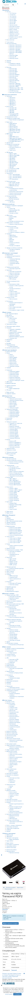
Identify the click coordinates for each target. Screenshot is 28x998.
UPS (7, 658)
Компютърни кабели (11, 849)
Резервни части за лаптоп (15, 37)
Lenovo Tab (12, 208)
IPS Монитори (12, 82)
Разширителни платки (11, 116)
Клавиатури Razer (13, 416)
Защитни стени (10, 573)
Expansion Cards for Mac (15, 504)
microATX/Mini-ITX (13, 115)
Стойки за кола (13, 230)
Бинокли (11, 779)
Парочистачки (9, 737)
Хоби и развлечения (11, 769)
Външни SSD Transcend (15, 484)
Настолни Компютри (11, 43)
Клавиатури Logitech (14, 371)
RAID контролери (13, 575)
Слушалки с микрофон (15, 329)
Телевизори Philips (14, 262)
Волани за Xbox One (14, 445)
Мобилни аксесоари (11, 226)
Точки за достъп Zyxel (14, 542)
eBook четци (9, 215)
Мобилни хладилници (11, 732)
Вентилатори (9, 187)
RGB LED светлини (14, 185)
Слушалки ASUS (13, 429)
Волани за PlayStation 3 (15, 442)
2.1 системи (12, 319)
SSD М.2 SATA (12, 156)
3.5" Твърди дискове (11, 170)
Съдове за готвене (14, 795)
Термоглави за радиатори (12, 828)
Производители (12, 975)
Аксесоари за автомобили (12, 814)
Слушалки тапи (13, 338)
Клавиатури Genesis (14, 415)
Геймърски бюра (10, 448)
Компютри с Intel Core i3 (15, 45)
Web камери (9, 387)
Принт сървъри (10, 571)
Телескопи (12, 782)
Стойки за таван (13, 296)
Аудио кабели (9, 841)
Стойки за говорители (14, 293)
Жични (11, 354)
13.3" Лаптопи (12, 13)
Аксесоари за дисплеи (14, 268)
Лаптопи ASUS (13, 20)
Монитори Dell (12, 73)
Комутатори (9, 557)
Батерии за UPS (13, 661)
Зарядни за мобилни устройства (14, 248)
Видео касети (9, 513)
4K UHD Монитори (13, 91)
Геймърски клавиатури (15, 379)
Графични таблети (10, 393)
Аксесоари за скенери (14, 640)
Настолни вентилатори (12, 734)
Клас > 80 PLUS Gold (14, 174)
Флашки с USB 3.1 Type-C (15, 490)
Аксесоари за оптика (14, 778)
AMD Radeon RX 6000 (14, 129)
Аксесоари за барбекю (11, 773)
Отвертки (11, 676)
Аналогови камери (13, 584)
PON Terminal (9, 588)
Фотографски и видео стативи (16, 310)
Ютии (10, 767)
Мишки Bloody (12, 359)
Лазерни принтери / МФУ (12, 595)
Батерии (8, 802)
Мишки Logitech (13, 357)
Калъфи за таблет (13, 213)
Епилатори (12, 755)
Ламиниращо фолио (14, 687)
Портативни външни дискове (16, 476)
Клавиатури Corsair (14, 374)
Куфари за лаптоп (13, 32)
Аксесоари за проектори (15, 271)
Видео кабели (9, 843)
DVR (7, 516)
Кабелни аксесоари (11, 847)
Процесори (9, 96)
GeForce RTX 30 (13, 128)
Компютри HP (12, 57)
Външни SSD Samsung (15, 481)
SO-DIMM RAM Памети (15, 141)
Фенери (11, 766)
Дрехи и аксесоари (11, 453)
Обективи (11, 305)
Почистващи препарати (12, 826)
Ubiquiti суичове (13, 563)
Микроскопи (12, 781)
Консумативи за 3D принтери (16, 644)
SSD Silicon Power (13, 162)
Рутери (8, 544)
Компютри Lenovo (13, 58)
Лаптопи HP (12, 23)
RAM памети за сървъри (15, 138)
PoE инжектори (10, 590)
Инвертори (12, 662)
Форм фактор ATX (13, 114)
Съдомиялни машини (14, 726)
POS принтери (13, 608)
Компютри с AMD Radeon (15, 51)
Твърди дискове (10, 465)
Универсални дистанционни (13, 256)
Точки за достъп (10, 536)
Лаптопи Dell (12, 22)
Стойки (8, 282)
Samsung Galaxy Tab (14, 210)
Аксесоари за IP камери (15, 583)
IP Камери (8, 581)
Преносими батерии (14, 811)
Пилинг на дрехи (13, 758)
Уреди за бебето (13, 764)
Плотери (8, 624)
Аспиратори (12, 704)
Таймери (8, 789)
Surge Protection (10, 665)
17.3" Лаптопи (12, 17)
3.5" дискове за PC (14, 467)
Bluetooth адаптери (11, 383)
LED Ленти (12, 202)
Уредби (8, 341)
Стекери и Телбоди (11, 655)
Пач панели (12, 553)
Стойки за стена (13, 294)
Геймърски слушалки (14, 335)
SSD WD (11, 167)
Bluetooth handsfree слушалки (16, 336)
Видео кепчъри (10, 392)
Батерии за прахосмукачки (15, 812)
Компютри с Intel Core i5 (15, 46)
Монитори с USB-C (14, 86)
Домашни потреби (10, 790)
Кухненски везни (13, 715)
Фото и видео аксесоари (15, 307)
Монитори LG (12, 77)
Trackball (8, 367)
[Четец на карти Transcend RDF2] (14, 868)
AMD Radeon (12, 125)
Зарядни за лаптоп (14, 31)
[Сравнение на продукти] (25, 3)
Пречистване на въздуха (15, 761)
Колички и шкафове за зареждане (14, 205)
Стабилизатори (10, 664)
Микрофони (9, 339)
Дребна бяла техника (11, 751)
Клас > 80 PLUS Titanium (15, 177)
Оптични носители (13, 463)
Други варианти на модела (11, 923)
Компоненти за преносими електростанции (15, 740)
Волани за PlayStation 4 (15, 444)
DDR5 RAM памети (14, 136)
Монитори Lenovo (13, 76)
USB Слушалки (13, 330)
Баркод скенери (10, 671)
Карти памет (9, 501)
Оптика (8, 776)
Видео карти (9, 122)
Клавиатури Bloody (14, 373)
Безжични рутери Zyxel (15, 529)
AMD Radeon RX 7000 (14, 131)
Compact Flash (13, 503)
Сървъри (8, 574)
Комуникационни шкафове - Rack (14, 550)
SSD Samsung (12, 161)
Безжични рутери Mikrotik (15, 530)
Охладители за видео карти (13, 118)
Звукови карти (9, 142)
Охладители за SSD (14, 168)
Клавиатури (9, 370)
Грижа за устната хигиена (15, 754)
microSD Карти (13, 506)
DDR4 (10, 135)
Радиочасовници (13, 346)
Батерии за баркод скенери (16, 672)
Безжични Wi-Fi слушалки (15, 332)
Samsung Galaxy (13, 236)
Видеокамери (9, 254)
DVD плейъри (12, 279)
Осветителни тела (10, 784)
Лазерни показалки (11, 385)
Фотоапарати (9, 301)
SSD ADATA (12, 158)
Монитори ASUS (13, 71)
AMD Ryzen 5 (12, 102)
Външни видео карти (14, 132)
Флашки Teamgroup (14, 500)
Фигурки (11, 455)
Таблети (8, 207)
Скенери (8, 628)
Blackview (11, 239)
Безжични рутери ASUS (15, 527)
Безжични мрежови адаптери (16, 568)
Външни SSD (9, 477)
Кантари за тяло (10, 701)
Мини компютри (10, 39)
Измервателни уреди (14, 678)
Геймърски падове (14, 407)
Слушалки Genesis (14, 435)
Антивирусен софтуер (14, 63)
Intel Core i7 (12, 99)
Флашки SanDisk (13, 497)
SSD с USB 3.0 (13, 478)
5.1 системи (12, 321)
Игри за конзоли (13, 299)
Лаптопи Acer (12, 19)
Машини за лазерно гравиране (14, 601)
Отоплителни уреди (11, 735)
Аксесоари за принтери (15, 596)
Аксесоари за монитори (15, 92)
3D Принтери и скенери (12, 643)
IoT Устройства (10, 519)
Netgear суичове (13, 561)
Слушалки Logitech (14, 436)
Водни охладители (14, 145)
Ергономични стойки (14, 284)
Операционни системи (15, 65)
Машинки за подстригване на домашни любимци (16, 747)
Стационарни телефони (12, 690)
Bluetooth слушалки (14, 333)
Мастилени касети (13, 605)
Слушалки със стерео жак (15, 423)
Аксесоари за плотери (14, 625)
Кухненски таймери (14, 719)
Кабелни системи (10, 548)
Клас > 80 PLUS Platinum (15, 176)
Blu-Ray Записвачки (14, 199)
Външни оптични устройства (16, 461)
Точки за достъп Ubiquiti (15, 538)
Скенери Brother (13, 634)
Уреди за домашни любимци (13, 745)
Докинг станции (13, 29)
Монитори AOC (13, 70)
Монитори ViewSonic (14, 74)
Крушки (11, 786)
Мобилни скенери (13, 630)
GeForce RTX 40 (13, 126)
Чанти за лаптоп (13, 38)
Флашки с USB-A (13, 488)
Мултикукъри (12, 724)
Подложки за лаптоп (14, 34)
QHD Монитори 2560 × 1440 (16, 89)
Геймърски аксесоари (11, 452)
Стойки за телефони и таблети (16, 232)
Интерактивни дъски (11, 667)
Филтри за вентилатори (15, 194)
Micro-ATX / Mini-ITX (14, 184)
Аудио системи (10, 316)
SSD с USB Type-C (13, 480)
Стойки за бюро (13, 291)
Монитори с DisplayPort (15, 85)
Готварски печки (13, 707)
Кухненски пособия (14, 793)
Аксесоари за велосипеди (12, 820)
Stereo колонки (13, 318)
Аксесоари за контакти (11, 799)
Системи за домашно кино (12, 281)
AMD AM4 (11, 111)
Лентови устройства (11, 459)
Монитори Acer (13, 68)
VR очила (8, 390)
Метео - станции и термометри (14, 825)
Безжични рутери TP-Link (15, 532)
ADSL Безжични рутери (15, 533)
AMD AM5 (11, 112)
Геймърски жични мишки (15, 399)
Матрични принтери (11, 615)
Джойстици (9, 419)
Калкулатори (9, 679)
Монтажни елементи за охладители (15, 147)
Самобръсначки (13, 763)
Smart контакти (13, 652)
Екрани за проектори (14, 273)
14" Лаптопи (12, 14)
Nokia (10, 238)
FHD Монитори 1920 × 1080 (16, 88)
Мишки (8, 353)
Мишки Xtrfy (12, 406)
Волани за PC (12, 441)
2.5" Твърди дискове (11, 171)
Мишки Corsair (13, 362)
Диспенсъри (12, 710)
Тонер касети (12, 599)
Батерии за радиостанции (15, 806)
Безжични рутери (10, 526)
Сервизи (15, 973)
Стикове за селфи (13, 228)
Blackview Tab (12, 211)
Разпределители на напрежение (14, 555)
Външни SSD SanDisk (14, 483)
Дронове (11, 770)
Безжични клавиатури (14, 377)
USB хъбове (9, 382)
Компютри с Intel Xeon (14, 49)
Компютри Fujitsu (13, 55)
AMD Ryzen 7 (12, 103)
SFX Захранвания (13, 179)
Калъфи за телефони (14, 245)
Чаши (10, 798)
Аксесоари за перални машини (14, 801)
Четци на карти (13, 509)
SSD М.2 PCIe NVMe (14, 155)
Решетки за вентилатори (15, 193)
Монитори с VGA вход (14, 83)
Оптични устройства (11, 196)
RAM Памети (9, 134)
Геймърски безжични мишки (16, 400)
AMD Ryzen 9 (12, 105)
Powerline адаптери (11, 587)
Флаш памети (9, 487)
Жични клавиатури (14, 376)
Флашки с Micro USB (14, 491)
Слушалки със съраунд (15, 427)
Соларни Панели (10, 654)
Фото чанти (12, 308)
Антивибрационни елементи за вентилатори (16, 189)
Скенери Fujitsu (13, 637)
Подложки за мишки (14, 366)
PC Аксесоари (9, 200)
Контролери (9, 418)
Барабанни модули (14, 598)
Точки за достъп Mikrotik (15, 541)
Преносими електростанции (13, 738)
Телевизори (9, 257)
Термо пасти (12, 150)
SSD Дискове (9, 152)
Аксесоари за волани (14, 447)
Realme (11, 241)
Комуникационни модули (12, 591)
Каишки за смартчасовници (16, 224)
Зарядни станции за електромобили (15, 648)
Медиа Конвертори (11, 524)
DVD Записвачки (13, 197)
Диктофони (9, 315)
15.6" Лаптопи (12, 16)
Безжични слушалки (14, 426)
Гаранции (8, 60)
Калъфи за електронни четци (16, 221)
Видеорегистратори (14, 815)
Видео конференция (14, 388)
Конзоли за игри (10, 297)
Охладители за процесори (12, 144)
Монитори (8, 67)
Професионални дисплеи (12, 267)
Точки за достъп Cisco (14, 539)
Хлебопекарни (13, 729)
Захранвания (9, 173)
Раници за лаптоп (13, 35)
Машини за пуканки (14, 721)
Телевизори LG (13, 260)
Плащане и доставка (7, 973)
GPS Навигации (13, 818)
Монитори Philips (13, 79)
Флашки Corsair (13, 494)
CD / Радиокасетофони (12, 313)
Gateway (8, 518)
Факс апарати (9, 602)
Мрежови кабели (10, 851)
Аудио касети (9, 511)
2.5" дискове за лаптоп (15, 468)
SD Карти (11, 507)
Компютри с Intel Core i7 (15, 48)
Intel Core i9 (12, 100)
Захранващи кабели (11, 846)
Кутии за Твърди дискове (15, 473)
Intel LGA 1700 (12, 108)
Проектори (9, 270)
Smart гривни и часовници (12, 222)
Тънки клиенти (10, 42)
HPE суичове (12, 560)
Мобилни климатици (11, 731)
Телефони (8, 233)
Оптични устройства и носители (14, 460)
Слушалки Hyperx (13, 433)
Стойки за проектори (14, 274)
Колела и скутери (13, 772)
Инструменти (9, 675)
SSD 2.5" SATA (13, 154)
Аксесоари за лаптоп (14, 26)
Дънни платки (9, 106)
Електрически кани (14, 712)
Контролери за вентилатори (16, 191)
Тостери (11, 728)
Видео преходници (14, 839)
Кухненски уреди (10, 703)
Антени (11, 265)
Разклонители (9, 651)
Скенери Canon (13, 635)
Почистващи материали (12, 681)
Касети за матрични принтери (16, 617)
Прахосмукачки (13, 760)
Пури (10, 787)
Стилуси (11, 229)
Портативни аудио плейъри (13, 326)
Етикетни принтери (11, 607)
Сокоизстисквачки (13, 725)
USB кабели (9, 836)
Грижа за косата (13, 752)
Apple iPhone (12, 235)
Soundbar (8, 343)
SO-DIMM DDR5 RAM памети (16, 139)
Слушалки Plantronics (14, 438)
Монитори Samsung (14, 80)
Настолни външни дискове (15, 474)
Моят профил (8, 976)
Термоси (11, 796)
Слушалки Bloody (13, 430)
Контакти (10, 978)
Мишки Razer (12, 360)
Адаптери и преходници (12, 838)
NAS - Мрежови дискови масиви (14, 521)
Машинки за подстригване (15, 757)
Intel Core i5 (12, 97)
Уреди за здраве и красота (12, 749)
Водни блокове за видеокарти (16, 119)
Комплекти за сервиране (12, 775)
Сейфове (8, 829)
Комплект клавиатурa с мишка (16, 380)
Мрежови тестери (10, 570)
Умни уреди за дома (11, 744)
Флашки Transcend (14, 498)
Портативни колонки (11, 324)
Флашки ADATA (13, 493)
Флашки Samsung (13, 496)
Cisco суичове (12, 558)
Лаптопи (8, 11)
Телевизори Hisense (14, 263)
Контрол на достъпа (11, 650)
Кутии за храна (13, 792)
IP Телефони (12, 692)
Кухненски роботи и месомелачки (14, 717)
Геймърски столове (11, 450)
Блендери (11, 706)
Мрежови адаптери (11, 567)
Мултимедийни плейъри (12, 276)
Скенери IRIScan (13, 638)
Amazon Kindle (13, 216)
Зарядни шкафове (10, 522)
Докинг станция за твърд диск (16, 471)
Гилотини (8, 684)
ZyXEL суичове (13, 564)
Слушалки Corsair (13, 432)
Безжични (11, 356)
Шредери (8, 682)
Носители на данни (10, 887)
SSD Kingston (12, 165)
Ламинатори (9, 686)
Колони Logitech (13, 322)
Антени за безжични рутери (16, 535)
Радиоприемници (10, 344)
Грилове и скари (13, 709)
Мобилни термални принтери (13, 619)
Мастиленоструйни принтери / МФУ (15, 604)
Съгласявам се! (17, 994)
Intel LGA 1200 (12, 109)
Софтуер (8, 62)
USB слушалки (13, 424)
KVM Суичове (9, 835)
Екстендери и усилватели (12, 844)
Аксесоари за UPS (13, 659)
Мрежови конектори (14, 852)
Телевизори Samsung (14, 259)
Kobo (10, 219)
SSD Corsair (12, 159)
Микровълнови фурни (14, 722)
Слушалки (8, 327)
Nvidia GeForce (13, 123)
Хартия (8, 641)
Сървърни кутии (13, 577)
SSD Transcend (13, 164)
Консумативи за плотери (15, 627)
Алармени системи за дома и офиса (15, 689)
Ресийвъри (12, 817)
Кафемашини (12, 713)
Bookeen (11, 218)
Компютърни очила (11, 351)
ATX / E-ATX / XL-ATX (14, 182)
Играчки (8, 831)
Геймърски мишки (13, 364)
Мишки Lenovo (13, 363)
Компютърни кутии (11, 181)
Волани (8, 439)
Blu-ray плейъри (13, 277)
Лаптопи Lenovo (13, 25)
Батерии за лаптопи (14, 28)
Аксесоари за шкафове (15, 551)
